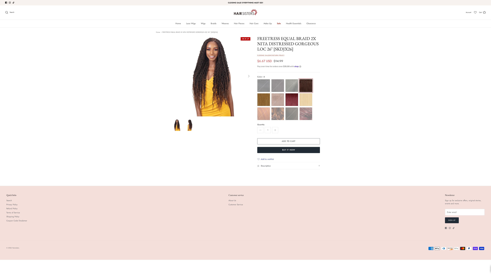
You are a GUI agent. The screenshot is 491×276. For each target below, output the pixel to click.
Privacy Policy (12, 204)
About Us (232, 200)
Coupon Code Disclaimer (16, 220)
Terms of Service (13, 212)
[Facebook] (6, 3)
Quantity (260, 124)
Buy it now (288, 149)
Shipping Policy (12, 216)
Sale (279, 23)
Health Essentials (293, 23)
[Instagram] (10, 3)
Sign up (451, 220)
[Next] (249, 76)
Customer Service (235, 204)
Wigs (203, 23)
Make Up (268, 23)
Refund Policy (12, 208)
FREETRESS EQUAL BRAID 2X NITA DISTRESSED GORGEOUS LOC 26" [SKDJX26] (190, 32)
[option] (211, 76)
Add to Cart (288, 141)
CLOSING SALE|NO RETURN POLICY (270, 55)
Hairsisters (15, 248)
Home (178, 23)
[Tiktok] (13, 3)
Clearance (311, 23)
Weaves (225, 23)
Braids (213, 23)
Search (9, 200)
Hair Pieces (239, 23)
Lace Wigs (191, 23)
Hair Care (254, 23)
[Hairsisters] (245, 12)
